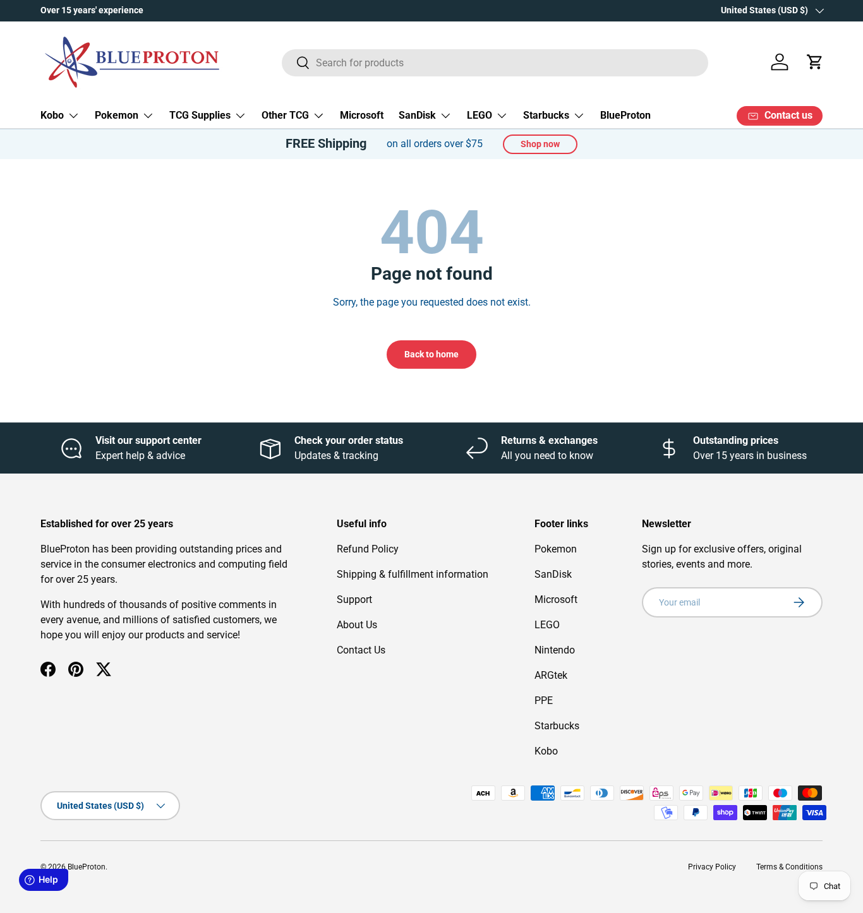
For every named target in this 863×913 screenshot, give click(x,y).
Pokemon (116, 115)
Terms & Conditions (789, 866)
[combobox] (495, 62)
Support (354, 600)
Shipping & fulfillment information (412, 574)
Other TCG (285, 115)
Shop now (540, 144)
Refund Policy (368, 549)
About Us (357, 625)
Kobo (52, 115)
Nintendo (554, 650)
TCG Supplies (200, 115)
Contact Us (361, 650)
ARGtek (550, 675)
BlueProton (625, 115)
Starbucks (546, 115)
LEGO (479, 115)
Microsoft (361, 115)
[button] (815, 62)
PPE (543, 701)
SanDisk (417, 115)
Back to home (431, 354)
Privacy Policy (712, 866)
